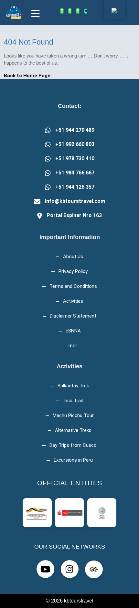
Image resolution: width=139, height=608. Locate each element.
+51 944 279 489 (74, 130)
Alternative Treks (73, 430)
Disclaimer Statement (73, 316)
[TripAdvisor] (85, 11)
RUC (73, 346)
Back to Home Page (27, 76)
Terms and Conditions (73, 286)
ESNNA (73, 331)
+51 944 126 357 (74, 187)
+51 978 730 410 (74, 158)
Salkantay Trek (73, 386)
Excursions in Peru (73, 460)
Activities (73, 301)
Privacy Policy (73, 271)
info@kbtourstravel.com (75, 201)
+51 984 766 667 (74, 173)
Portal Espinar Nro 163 (74, 215)
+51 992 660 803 (74, 144)
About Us (73, 256)
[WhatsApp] (61, 11)
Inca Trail (73, 401)
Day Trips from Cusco (73, 445)
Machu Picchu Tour (73, 415)
